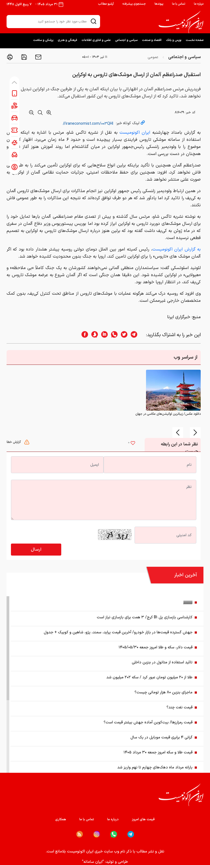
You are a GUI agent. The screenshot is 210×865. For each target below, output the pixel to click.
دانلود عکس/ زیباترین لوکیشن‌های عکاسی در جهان (168, 413)
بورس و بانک (173, 40)
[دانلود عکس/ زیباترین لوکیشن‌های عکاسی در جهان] (173, 390)
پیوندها (158, 4)
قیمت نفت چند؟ (179, 707)
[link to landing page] (181, 22)
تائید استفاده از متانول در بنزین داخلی (162, 662)
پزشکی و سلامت (43, 40)
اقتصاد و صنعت (152, 40)
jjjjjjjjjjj (187, 602)
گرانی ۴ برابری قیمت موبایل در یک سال (161, 737)
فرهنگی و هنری (67, 40)
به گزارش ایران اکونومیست (176, 249)
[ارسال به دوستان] (38, 57)
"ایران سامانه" (93, 862)
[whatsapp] (113, 335)
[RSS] (79, 834)
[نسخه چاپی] (10, 57)
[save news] (23, 57)
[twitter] (122, 335)
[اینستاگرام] (96, 834)
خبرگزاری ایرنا (178, 317)
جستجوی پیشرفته (134, 4)
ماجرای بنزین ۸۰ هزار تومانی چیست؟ (163, 692)
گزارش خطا (14, 442)
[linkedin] (103, 335)
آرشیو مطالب (106, 4)
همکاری (60, 819)
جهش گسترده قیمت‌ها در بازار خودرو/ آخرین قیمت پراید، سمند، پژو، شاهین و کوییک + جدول (118, 632)
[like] (133, 443)
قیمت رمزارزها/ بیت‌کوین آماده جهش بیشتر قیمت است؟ (148, 722)
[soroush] (93, 335)
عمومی (153, 57)
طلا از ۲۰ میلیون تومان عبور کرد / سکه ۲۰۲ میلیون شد (149, 677)
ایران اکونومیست (134, 132)
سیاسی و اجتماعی (126, 40)
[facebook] (83, 335)
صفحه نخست (194, 40)
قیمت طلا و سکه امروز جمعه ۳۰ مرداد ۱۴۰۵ (158, 752)
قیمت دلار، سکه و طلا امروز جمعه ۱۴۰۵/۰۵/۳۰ (155, 647)
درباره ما (198, 4)
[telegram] (136, 335)
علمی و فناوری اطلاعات (96, 40)
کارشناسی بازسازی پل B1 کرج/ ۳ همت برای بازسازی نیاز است (144, 617)
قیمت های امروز (143, 819)
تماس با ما (178, 4)
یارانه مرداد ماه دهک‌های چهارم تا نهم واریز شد (154, 767)
